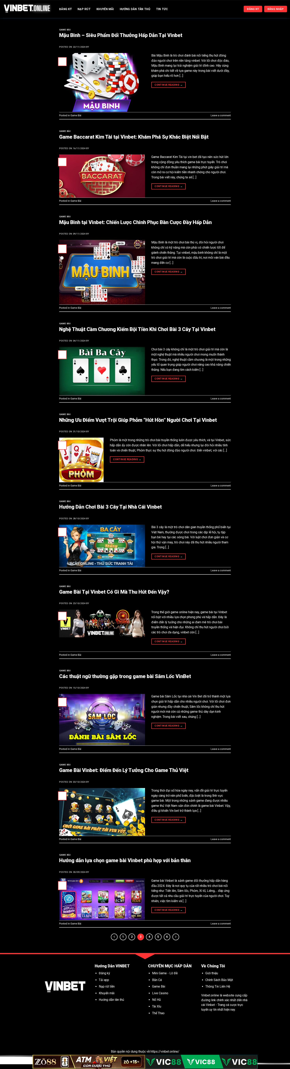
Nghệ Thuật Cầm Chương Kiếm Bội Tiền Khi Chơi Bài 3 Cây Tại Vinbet (137, 329)
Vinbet (210, 1005)
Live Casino (160, 993)
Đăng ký (104, 973)
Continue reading (168, 84)
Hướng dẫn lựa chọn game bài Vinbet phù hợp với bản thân (125, 860)
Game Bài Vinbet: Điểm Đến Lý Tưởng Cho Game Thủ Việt (123, 770)
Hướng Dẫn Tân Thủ (135, 9)
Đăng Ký (65, 9)
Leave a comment (221, 115)
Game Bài (65, 29)
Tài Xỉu (156, 1006)
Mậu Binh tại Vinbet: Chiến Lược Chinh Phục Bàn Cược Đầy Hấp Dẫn (135, 222)
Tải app (104, 980)
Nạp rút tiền (107, 986)
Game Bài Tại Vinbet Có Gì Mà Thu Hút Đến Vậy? (114, 592)
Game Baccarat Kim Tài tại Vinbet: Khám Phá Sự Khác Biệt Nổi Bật (134, 137)
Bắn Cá (157, 980)
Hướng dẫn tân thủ (111, 1000)
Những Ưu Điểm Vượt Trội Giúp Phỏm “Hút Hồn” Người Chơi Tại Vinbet (138, 420)
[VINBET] (27, 9)
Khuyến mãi (107, 993)
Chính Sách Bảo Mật (219, 980)
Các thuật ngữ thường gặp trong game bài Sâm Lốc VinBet (125, 676)
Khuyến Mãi (105, 9)
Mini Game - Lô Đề (165, 973)
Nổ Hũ (157, 1000)
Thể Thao (158, 1013)
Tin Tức (162, 9)
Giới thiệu (211, 973)
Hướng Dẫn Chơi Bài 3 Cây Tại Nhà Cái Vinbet (110, 507)
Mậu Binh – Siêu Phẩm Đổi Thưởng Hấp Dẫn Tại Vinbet (120, 35)
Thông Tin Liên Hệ (217, 986)
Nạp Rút (84, 9)
